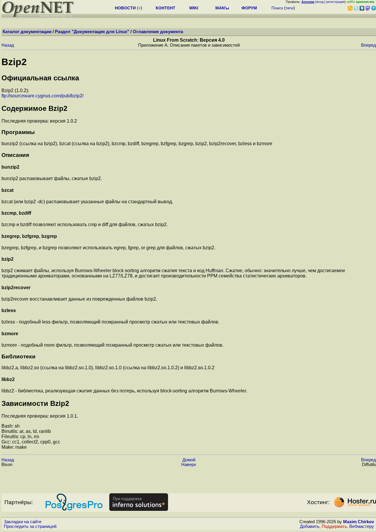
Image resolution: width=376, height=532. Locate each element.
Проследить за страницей (30, 526)
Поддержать (334, 526)
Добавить (309, 526)
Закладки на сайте (22, 521)
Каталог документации (27, 31)
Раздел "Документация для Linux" (92, 31)
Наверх (188, 464)
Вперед (368, 45)
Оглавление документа (158, 31)
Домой (188, 460)
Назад (7, 45)
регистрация (335, 2)
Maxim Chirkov (358, 521)
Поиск (277, 8)
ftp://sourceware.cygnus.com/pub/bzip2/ (42, 95)
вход (319, 2)
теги (289, 8)
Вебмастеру (361, 526)
